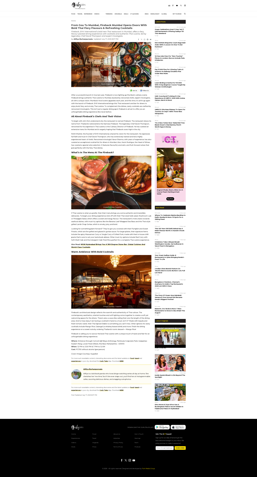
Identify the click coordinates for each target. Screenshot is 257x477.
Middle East (154, 14)
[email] (150, 40)
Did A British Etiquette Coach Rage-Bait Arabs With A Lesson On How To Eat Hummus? (170, 45)
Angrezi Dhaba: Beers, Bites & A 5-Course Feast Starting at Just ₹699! (170, 192)
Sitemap (137, 438)
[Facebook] (173, 5)
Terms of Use (118, 447)
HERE (121, 361)
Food (73, 14)
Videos (96, 14)
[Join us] (134, 90)
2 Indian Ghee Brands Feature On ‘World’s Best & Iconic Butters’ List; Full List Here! (170, 271)
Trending (109, 14)
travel (137, 358)
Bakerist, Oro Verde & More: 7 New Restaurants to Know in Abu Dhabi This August (170, 311)
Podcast (137, 447)
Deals (126, 14)
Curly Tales (104, 361)
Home (73, 21)
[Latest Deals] (170, 145)
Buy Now (170, 199)
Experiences (75, 438)
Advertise (116, 438)
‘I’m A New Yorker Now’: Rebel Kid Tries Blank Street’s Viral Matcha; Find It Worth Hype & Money (170, 125)
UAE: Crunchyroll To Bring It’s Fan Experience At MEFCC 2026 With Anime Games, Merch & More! (170, 98)
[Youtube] (177, 5)
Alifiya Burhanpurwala (83, 39)
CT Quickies (134, 14)
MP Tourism (177, 14)
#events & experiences (161, 94)
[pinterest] (147, 40)
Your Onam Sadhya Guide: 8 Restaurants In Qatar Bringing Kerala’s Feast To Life (169, 257)
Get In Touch (139, 434)
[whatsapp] (144, 40)
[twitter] (141, 40)
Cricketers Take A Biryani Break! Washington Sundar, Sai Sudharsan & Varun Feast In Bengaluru (169, 244)
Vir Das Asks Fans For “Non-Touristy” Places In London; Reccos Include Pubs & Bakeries (170, 58)
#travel (157, 54)
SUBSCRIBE (180, 448)
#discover (157, 226)
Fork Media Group (148, 468)
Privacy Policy (118, 442)
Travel (80, 14)
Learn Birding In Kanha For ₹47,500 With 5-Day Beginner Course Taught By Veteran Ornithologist (170, 85)
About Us (116, 434)
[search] (184, 14)
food (132, 358)
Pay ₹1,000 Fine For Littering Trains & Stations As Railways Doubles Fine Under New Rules (169, 71)
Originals (118, 14)
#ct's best (157, 27)
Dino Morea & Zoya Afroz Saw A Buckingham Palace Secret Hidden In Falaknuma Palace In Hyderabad (169, 407)
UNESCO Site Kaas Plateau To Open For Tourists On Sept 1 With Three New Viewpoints (170, 111)
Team (136, 442)
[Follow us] (145, 90)
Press (94, 447)
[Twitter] (181, 5)
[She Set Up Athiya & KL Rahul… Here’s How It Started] (170, 333)
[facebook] (138, 40)
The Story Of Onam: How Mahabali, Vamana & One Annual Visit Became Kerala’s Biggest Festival (168, 297)
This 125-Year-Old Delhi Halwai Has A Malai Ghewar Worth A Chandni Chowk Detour (169, 231)
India (146, 14)
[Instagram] (185, 5)
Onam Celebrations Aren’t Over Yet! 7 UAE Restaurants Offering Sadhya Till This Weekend (169, 31)
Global (164, 14)
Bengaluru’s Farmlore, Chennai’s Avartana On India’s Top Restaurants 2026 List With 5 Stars (169, 284)
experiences (76, 361)
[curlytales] (77, 429)
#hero (156, 343)
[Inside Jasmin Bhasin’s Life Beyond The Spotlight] (170, 362)
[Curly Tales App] (162, 427)
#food (156, 40)
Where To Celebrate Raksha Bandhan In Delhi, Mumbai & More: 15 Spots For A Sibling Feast (170, 217)
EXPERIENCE (88, 14)
